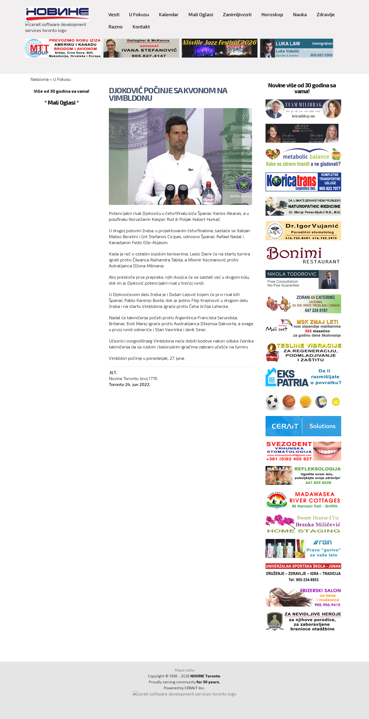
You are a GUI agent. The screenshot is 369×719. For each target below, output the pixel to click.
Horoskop (272, 14)
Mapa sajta (184, 670)
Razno (115, 26)
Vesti (113, 14)
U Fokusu (139, 14)
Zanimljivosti (237, 14)
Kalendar (169, 14)
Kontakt (141, 26)
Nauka (300, 14)
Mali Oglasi (200, 14)
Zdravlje (326, 14)
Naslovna (40, 79)
